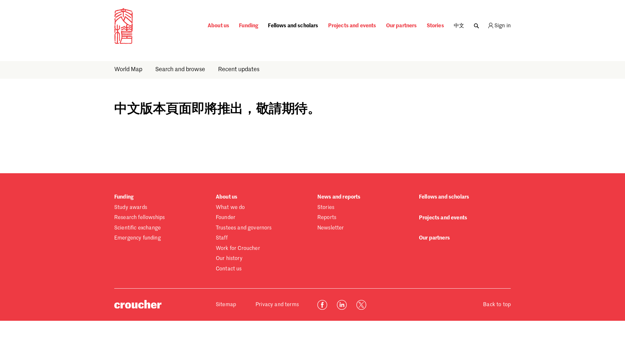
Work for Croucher (238, 248)
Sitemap (226, 304)
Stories (435, 26)
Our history (229, 258)
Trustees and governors (244, 228)
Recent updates (238, 69)
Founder (225, 217)
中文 (459, 26)
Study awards (130, 207)
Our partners (401, 26)
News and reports (339, 197)
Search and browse (180, 69)
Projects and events (352, 26)
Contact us (229, 269)
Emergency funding (137, 238)
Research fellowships (139, 217)
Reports (326, 217)
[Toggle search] (476, 24)
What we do (230, 207)
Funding (248, 26)
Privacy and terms (277, 304)
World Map (128, 69)
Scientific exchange (137, 228)
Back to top (497, 304)
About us (218, 26)
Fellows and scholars (293, 26)
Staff (222, 238)
